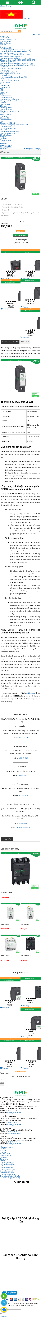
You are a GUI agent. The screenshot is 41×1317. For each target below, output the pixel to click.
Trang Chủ (3, 137)
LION (1, 121)
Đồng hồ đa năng (5, 43)
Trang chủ (6, 152)
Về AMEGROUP (5, 1155)
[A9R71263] (30, 912)
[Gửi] (1, 1313)
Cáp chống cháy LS (6, 108)
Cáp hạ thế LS (4, 106)
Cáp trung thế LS (5, 104)
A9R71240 (5, 924)
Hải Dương (3, 1149)
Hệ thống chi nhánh (6, 1147)
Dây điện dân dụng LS (7, 113)
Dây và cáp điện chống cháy (9, 131)
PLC (1, 46)
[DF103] (10, 992)
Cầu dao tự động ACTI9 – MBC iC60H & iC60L (15, 55)
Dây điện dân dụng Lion (7, 128)
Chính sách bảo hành (7, 1173)
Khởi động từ (4, 70)
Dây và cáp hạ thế (6, 97)
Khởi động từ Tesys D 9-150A (10, 74)
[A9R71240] (10, 912)
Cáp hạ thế (3, 116)
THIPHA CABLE (5, 114)
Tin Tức (2, 143)
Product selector (5, 140)
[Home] (20, 26)
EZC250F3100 (6, 893)
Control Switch (5, 87)
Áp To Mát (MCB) (6, 48)
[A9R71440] (10, 944)
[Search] (19, 31)
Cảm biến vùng (5, 85)
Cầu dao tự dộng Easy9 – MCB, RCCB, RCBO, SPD (17, 60)
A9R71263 (25, 924)
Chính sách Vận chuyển (8, 1174)
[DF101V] (10, 293)
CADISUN (3, 130)
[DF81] (30, 1052)
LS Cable (3, 102)
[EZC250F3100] (20, 871)
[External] (9, 1295)
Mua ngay (20, 231)
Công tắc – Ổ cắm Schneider (9, 80)
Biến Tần (3, 45)
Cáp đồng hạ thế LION (7, 123)
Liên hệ (2, 145)
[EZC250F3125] (30, 944)
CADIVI (2, 94)
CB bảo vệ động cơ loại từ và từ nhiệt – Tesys (15, 50)
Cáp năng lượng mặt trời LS (9, 111)
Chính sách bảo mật (6, 1171)
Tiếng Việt (26, 18)
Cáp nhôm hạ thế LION (7, 126)
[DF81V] (10, 1052)
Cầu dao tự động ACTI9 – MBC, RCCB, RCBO (15, 58)
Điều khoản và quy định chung (10, 1178)
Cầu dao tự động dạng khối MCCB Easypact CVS (16, 63)
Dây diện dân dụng (6, 120)
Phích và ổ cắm (5, 75)
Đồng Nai (3, 1152)
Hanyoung (3, 92)
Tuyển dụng (4, 147)
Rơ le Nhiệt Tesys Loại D (8, 72)
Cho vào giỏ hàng (20, 235)
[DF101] (30, 322)
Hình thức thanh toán (7, 1166)
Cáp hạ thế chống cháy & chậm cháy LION (14, 125)
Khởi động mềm (5, 41)
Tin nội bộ (3, 149)
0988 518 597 (23, 775)
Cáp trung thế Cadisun (7, 133)
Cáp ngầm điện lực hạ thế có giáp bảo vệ (13, 101)
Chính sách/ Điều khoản (8, 1169)
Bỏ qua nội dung (5, 6)
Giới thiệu (3, 138)
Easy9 (2, 79)
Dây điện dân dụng (6, 96)
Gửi (2, 1084)
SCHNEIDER (4, 38)
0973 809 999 (23, 796)
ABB (1, 89)
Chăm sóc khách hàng (7, 1162)
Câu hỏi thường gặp (6, 1167)
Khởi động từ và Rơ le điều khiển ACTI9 (13, 77)
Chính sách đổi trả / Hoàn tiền (10, 1176)
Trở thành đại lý (5, 1154)
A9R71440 (5, 956)
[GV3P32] (30, 991)
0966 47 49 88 (23, 758)
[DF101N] (30, 292)
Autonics (3, 84)
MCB (1, 91)
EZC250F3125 (26, 956)
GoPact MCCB (5, 82)
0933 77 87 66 (21, 242)
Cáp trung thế (4, 118)
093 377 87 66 (23, 823)
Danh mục (5, 36)
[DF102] (30, 263)
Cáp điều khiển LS (6, 109)
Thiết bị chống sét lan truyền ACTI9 (11, 53)
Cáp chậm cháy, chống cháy (9, 99)
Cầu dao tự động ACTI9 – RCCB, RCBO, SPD (15, 51)
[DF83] (30, 1021)
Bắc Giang (3, 1150)
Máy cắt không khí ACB (8, 39)
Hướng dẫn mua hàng (7, 1164)
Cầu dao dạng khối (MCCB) (9, 62)
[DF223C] (10, 263)
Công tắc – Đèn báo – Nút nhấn (10, 68)
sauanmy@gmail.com (23, 827)
